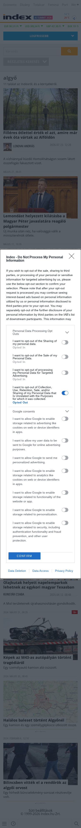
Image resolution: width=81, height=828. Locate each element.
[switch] (65, 342)
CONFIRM (24, 556)
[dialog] (40, 414)
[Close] (73, 257)
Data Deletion (17, 570)
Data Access (40, 570)
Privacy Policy (64, 570)
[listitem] (40, 332)
